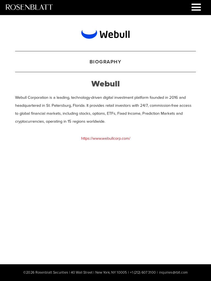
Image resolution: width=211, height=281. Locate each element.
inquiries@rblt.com (173, 272)
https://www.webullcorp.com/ (105, 138)
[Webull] (105, 33)
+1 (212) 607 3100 (143, 272)
